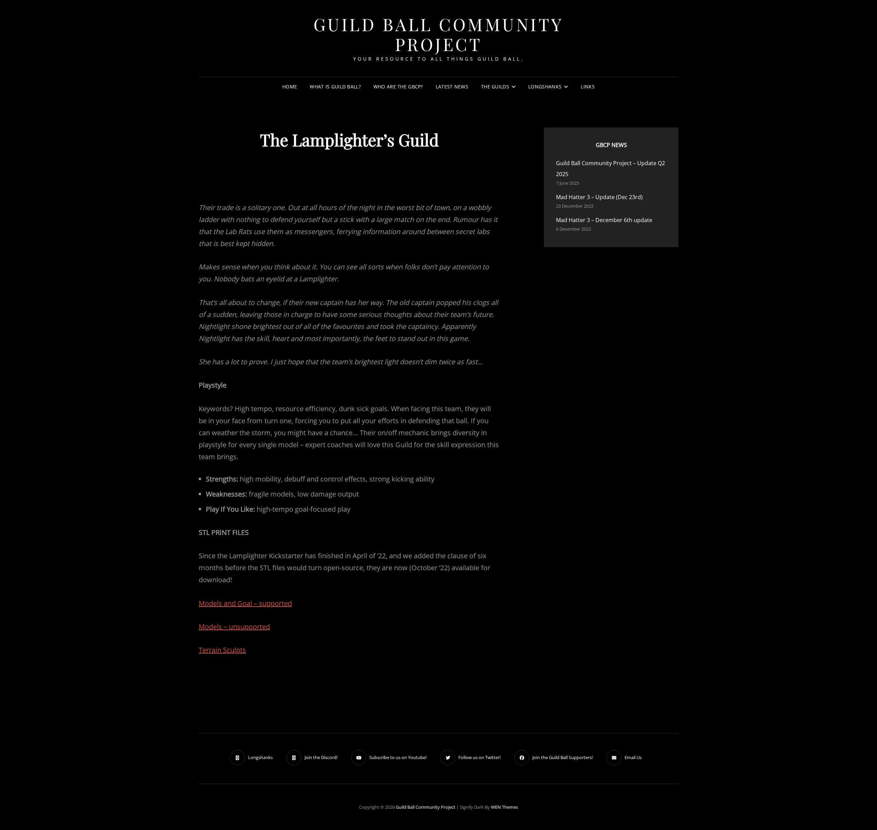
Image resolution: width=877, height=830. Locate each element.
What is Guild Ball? (335, 86)
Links (587, 86)
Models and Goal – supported (245, 603)
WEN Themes (504, 807)
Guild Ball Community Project (438, 34)
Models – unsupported (234, 626)
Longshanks (544, 86)
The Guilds (495, 86)
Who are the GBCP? (398, 86)
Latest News (452, 86)
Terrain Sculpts (222, 650)
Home (289, 86)
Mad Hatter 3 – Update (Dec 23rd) (599, 197)
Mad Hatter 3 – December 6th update (604, 220)
